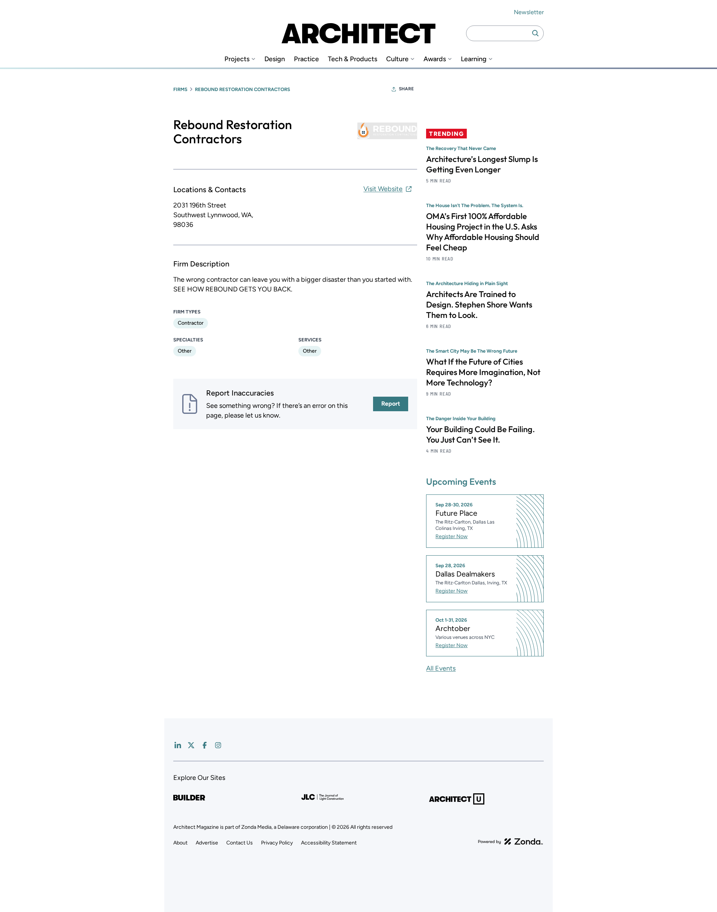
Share (406, 88)
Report (390, 403)
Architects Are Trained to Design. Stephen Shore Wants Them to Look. (479, 304)
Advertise (207, 843)
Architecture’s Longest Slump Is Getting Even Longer (482, 164)
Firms (180, 89)
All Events (441, 668)
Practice (306, 59)
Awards (434, 59)
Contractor (191, 323)
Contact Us (239, 843)
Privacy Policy (277, 843)
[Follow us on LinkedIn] (177, 745)
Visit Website (383, 189)
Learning (474, 59)
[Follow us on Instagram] (218, 745)
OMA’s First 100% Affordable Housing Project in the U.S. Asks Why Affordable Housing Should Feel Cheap (482, 232)
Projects (236, 59)
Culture (397, 59)
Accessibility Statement (329, 843)
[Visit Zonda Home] (510, 841)
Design (274, 59)
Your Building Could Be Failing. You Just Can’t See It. (480, 434)
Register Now (451, 536)
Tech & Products (352, 59)
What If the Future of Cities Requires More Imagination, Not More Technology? (483, 372)
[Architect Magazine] (358, 33)
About (180, 843)
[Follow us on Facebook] (204, 745)
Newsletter (529, 12)
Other (185, 351)
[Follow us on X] (191, 745)
